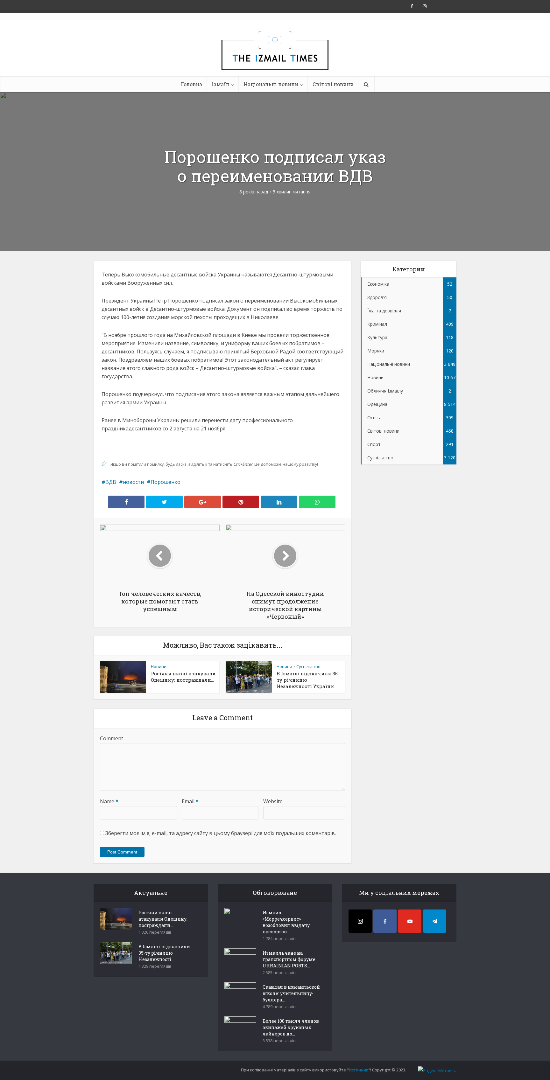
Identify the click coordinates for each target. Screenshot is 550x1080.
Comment (111, 738)
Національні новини (270, 84)
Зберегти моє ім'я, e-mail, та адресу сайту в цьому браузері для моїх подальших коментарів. (220, 833)
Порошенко (165, 481)
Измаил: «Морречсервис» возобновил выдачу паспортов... (286, 922)
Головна (191, 84)
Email (190, 801)
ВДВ (110, 481)
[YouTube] (409, 921)
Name (109, 801)
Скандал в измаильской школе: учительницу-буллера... (291, 993)
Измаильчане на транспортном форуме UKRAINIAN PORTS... (289, 959)
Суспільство (308, 666)
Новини (158, 666)
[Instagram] (360, 921)
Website (273, 801)
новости (133, 481)
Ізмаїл (220, 84)
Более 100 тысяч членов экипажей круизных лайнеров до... (291, 1027)
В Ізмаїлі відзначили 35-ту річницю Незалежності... (164, 953)
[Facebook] (385, 921)
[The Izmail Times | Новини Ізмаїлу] (275, 57)
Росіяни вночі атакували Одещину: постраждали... (183, 676)
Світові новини (333, 84)
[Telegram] (434, 921)
